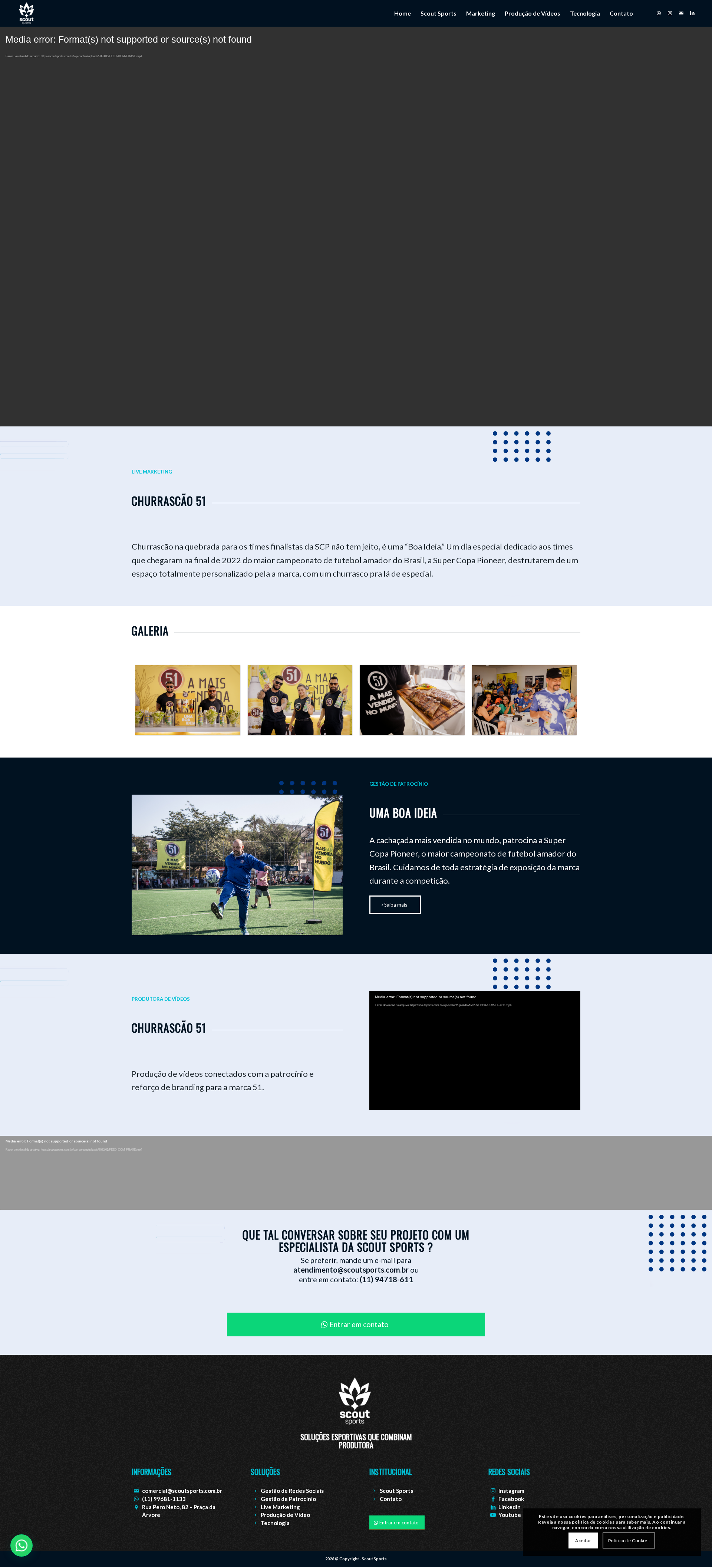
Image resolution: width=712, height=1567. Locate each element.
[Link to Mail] (681, 13)
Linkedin (509, 1507)
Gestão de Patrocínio (288, 1498)
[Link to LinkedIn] (692, 13)
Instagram (511, 1490)
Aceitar (583, 1540)
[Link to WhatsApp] (659, 13)
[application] (474, 1050)
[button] (21, 1545)
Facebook (511, 1498)
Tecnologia (275, 1523)
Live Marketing (280, 1507)
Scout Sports (396, 1490)
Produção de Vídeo (285, 1514)
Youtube (509, 1514)
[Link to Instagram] (670, 13)
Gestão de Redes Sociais (292, 1490)
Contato (391, 1498)
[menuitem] (402, 13)
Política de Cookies (629, 1540)
